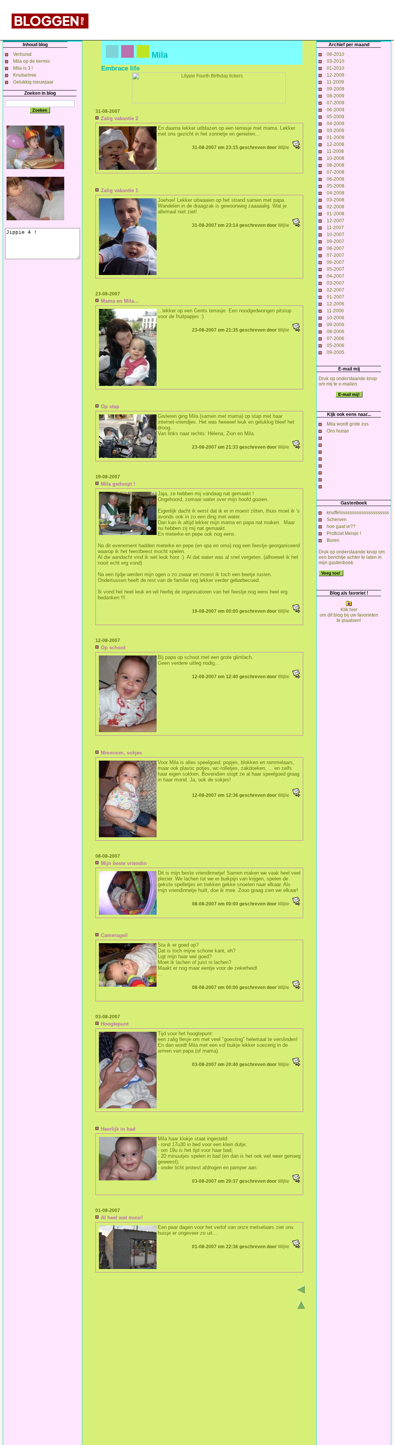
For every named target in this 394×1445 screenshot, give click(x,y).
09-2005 (335, 352)
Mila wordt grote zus (348, 424)
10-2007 (335, 234)
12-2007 (335, 220)
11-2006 (335, 310)
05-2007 (335, 269)
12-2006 (335, 304)
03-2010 (335, 61)
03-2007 (335, 283)
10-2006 (335, 317)
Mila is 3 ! (23, 68)
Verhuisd (22, 54)
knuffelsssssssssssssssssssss (358, 512)
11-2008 (335, 151)
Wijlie (283, 147)
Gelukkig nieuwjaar (33, 82)
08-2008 (335, 165)
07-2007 (335, 255)
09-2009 (335, 89)
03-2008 (335, 200)
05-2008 (335, 186)
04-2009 (335, 123)
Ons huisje (338, 431)
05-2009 (335, 116)
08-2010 (335, 54)
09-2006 (335, 324)
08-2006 (335, 331)
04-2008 (335, 193)
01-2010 (335, 68)
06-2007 (335, 262)
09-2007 (335, 241)
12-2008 (335, 144)
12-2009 (335, 75)
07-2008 (335, 172)
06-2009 (335, 109)
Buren (333, 540)
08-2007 (335, 248)
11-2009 (335, 82)
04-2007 (335, 276)
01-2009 (335, 137)
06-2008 (335, 179)
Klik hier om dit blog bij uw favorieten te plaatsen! (349, 615)
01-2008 (335, 213)
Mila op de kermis (31, 61)
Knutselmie (25, 75)
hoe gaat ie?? (341, 526)
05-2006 (335, 345)
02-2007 (335, 290)
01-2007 (335, 297)
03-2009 (335, 130)
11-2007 (335, 227)
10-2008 (335, 158)
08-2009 (335, 96)
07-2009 (335, 103)
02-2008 (335, 207)
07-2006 (335, 338)
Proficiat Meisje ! (344, 533)
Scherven (337, 519)
